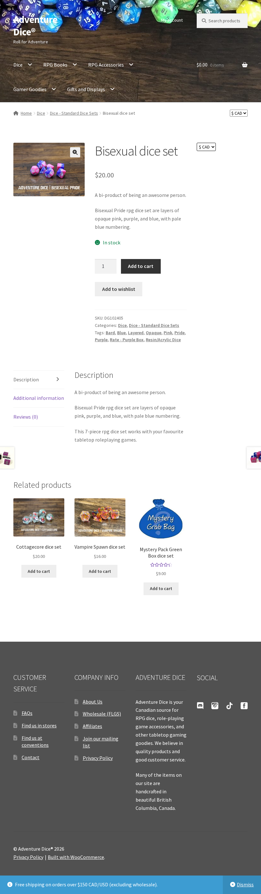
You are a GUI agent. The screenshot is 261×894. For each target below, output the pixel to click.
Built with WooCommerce (76, 857)
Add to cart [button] (39, 571)
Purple (101, 339)
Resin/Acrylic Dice (163, 339)
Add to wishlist (118, 289)
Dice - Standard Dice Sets (74, 113)
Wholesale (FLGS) (102, 713)
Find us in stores (39, 725)
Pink (168, 332)
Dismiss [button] (245, 884)
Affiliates (92, 726)
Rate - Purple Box (127, 339)
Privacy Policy (98, 758)
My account (172, 20)
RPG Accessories (106, 64)
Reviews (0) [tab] (25, 417)
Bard (110, 332)
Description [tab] (26, 379)
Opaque (153, 332)
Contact (30, 757)
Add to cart (140, 266)
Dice (18, 64)
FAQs (27, 713)
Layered (136, 332)
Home (26, 113)
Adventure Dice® (35, 25)
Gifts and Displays (86, 89)
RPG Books (55, 64)
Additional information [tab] (38, 398)
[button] (75, 152)
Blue (121, 332)
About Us (92, 701)
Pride (179, 332)
